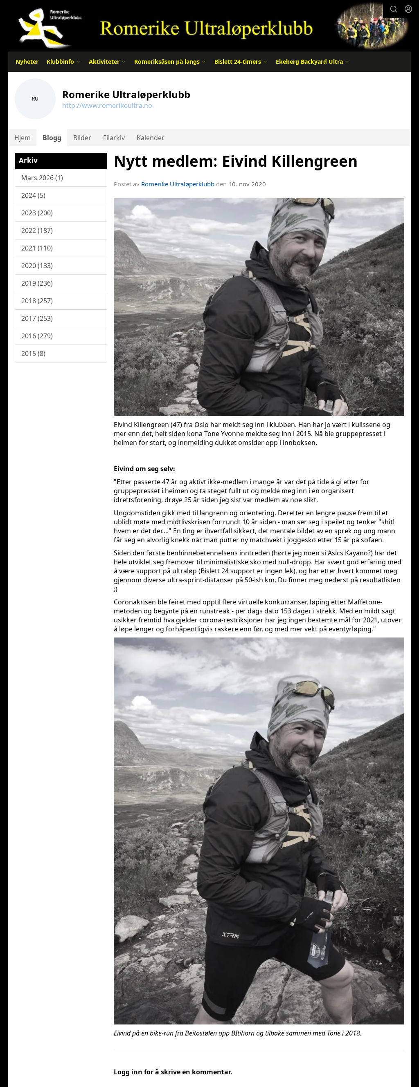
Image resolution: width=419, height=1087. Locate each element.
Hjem (22, 137)
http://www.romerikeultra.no (107, 105)
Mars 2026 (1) (42, 177)
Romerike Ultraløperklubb (177, 184)
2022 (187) (37, 230)
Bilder (82, 137)
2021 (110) (37, 248)
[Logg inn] (408, 9)
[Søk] (393, 9)
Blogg (52, 137)
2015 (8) (33, 353)
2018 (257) (37, 300)
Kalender (150, 137)
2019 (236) (37, 283)
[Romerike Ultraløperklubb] (209, 25)
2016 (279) (37, 335)
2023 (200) (37, 212)
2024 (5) (33, 195)
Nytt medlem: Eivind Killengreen (236, 161)
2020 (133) (37, 265)
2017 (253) (37, 318)
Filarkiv (114, 137)
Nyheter (27, 61)
